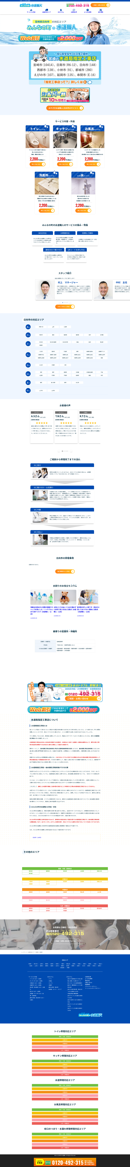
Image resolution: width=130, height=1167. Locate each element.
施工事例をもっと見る (64, 571)
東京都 (30, 963)
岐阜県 (51, 963)
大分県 (83, 965)
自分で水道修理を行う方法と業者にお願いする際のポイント (75, 980)
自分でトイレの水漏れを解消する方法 (75, 1009)
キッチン (51, 983)
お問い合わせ (88, 982)
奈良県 (79, 963)
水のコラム (61, 12)
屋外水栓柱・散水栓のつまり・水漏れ (37, 999)
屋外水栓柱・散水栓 (53, 987)
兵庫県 (89, 963)
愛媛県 (62, 965)
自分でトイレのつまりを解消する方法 (75, 1005)
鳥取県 (46, 965)
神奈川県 (35, 963)
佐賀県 (78, 965)
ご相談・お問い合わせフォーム (65, 941)
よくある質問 (87, 12)
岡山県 (100, 963)
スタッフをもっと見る (64, 306)
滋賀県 (73, 963)
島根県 (41, 965)
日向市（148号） (37, 837)
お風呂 (50, 981)
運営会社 (87, 980)
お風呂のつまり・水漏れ (36, 983)
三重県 (62, 963)
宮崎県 (99, 965)
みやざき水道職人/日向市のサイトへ (63, 108)
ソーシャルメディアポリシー (93, 988)
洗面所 (50, 985)
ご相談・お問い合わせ (99, 5)
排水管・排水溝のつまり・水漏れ (37, 988)
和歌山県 (68, 963)
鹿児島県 (62, 967)
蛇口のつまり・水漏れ (35, 991)
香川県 (57, 965)
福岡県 (73, 965)
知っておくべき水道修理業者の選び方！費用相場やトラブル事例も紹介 (75, 985)
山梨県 (41, 963)
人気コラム (69, 977)
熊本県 (94, 965)
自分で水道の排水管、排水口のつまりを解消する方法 (75, 990)
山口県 (36, 965)
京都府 (84, 963)
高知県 (67, 965)
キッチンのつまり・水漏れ (36, 981)
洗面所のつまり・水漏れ (36, 985)
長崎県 (88, 965)
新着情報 (87, 984)
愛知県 (57, 963)
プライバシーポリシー (91, 986)
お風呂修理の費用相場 (73, 993)
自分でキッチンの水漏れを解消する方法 (75, 996)
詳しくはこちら (36, 164)
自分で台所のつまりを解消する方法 (75, 1001)
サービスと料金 (31, 12)
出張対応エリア (46, 12)
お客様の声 (74, 12)
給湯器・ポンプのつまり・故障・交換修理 (37, 994)
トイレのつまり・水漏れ (36, 979)
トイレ (50, 979)
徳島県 (51, 965)
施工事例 (100, 12)
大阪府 (95, 963)
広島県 (30, 965)
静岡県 (46, 963)
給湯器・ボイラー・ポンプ (55, 989)
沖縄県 (68, 967)
